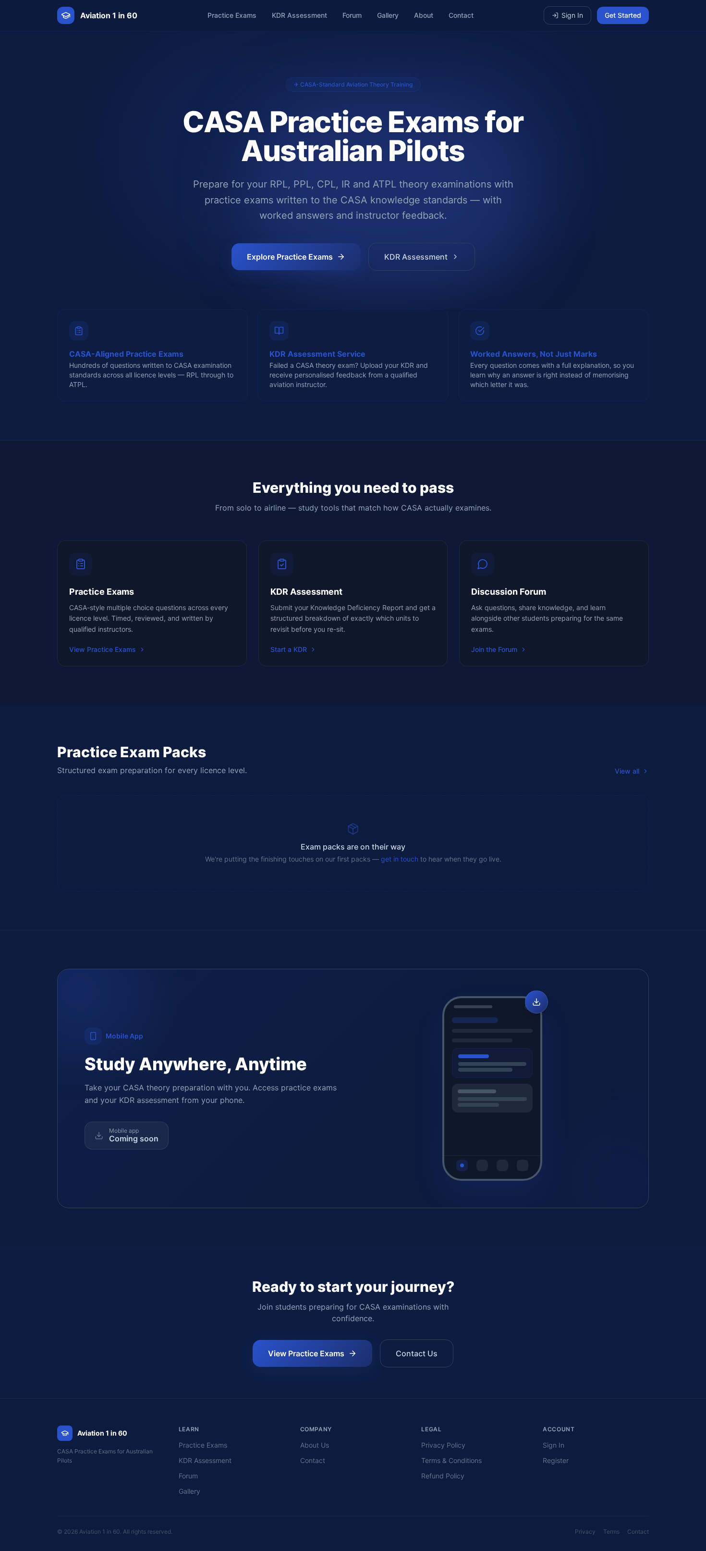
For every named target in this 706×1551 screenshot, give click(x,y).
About (423, 15)
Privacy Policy (443, 1445)
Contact (461, 15)
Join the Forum (494, 649)
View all (627, 771)
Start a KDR (288, 649)
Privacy (585, 1531)
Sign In (572, 15)
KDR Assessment (299, 15)
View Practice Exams (102, 649)
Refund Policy (442, 1476)
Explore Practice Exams (290, 257)
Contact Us (417, 1353)
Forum (352, 15)
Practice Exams (231, 15)
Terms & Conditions (451, 1460)
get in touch (399, 859)
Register (556, 1460)
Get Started (623, 15)
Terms (611, 1531)
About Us (314, 1445)
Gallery (388, 15)
